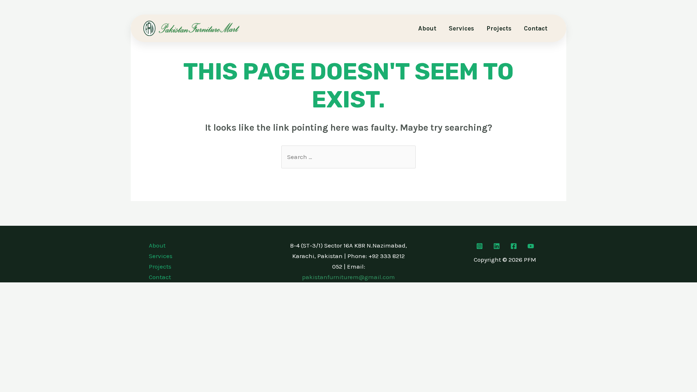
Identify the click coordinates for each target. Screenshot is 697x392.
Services (461, 28)
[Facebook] (513, 246)
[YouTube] (530, 246)
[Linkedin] (496, 246)
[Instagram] (479, 246)
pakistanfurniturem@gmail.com (348, 277)
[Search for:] (348, 156)
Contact (535, 28)
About (427, 28)
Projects (498, 28)
